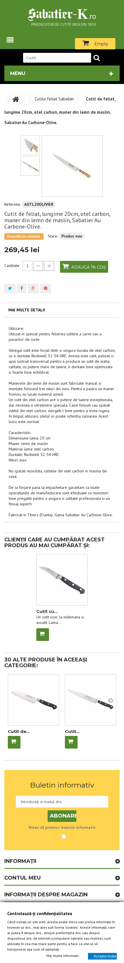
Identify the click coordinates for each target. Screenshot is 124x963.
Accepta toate (105, 955)
